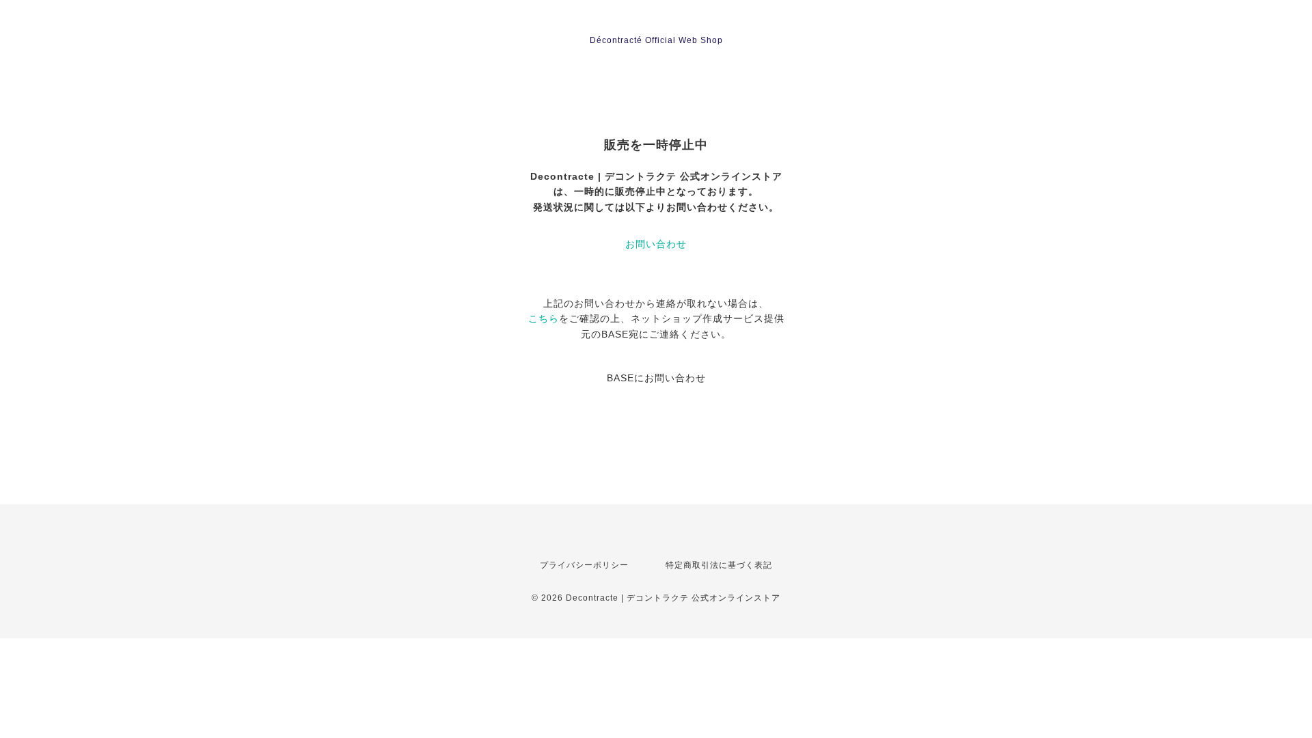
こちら (543, 318)
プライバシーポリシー (584, 565)
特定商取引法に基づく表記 (719, 565)
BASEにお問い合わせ (656, 377)
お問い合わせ (656, 243)
